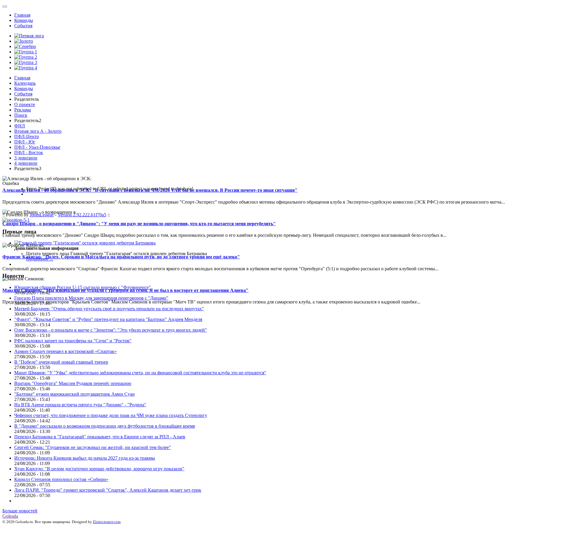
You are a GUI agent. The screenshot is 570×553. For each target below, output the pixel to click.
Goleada (10, 516)
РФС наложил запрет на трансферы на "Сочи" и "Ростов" (73, 340)
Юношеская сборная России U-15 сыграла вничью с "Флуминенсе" (82, 287)
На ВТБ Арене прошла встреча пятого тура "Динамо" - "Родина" (80, 404)
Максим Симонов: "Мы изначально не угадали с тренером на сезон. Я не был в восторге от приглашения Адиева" (125, 290)
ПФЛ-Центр (26, 136)
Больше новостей (19, 510)
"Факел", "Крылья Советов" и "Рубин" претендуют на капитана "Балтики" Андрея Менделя (108, 319)
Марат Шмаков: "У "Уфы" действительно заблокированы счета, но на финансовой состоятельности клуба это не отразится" (140, 372)
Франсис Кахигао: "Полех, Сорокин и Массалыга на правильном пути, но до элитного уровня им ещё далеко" (121, 256)
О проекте (24, 104)
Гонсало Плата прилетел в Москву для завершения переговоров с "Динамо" (91, 298)
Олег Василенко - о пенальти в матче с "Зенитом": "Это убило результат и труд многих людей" (110, 330)
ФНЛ (19, 125)
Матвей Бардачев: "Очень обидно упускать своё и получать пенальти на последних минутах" (109, 308)
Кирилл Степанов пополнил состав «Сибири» (61, 479)
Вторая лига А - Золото (37, 131)
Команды (23, 20)
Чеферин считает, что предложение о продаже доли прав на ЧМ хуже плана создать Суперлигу (110, 415)
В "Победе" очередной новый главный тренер (61, 362)
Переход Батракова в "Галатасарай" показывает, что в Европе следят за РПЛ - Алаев (99, 436)
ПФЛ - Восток (28, 152)
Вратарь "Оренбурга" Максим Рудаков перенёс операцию (72, 383)
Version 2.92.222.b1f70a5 (82, 214)
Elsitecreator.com (107, 522)
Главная (22, 14)
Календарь (25, 83)
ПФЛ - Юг (24, 141)
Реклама (22, 109)
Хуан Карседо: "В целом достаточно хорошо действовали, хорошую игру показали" (99, 468)
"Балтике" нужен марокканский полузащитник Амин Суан (74, 394)
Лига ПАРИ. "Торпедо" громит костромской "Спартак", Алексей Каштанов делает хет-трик (107, 490)
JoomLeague (42, 214)
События (23, 25)
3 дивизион (25, 157)
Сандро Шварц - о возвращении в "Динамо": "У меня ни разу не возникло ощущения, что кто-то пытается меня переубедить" (139, 223)
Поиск (20, 115)
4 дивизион (25, 163)
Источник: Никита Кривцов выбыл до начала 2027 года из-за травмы (84, 458)
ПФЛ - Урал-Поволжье (37, 147)
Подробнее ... (39, 258)
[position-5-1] (16, 220)
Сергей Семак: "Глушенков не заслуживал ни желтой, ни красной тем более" (92, 447)
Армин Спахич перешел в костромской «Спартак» (65, 351)
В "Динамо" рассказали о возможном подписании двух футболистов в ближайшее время (104, 426)
